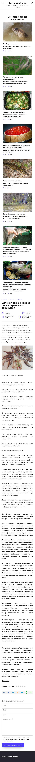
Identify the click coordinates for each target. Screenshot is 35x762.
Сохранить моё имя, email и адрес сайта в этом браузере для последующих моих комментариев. (17, 739)
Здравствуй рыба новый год (14, 112)
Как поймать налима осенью (14, 214)
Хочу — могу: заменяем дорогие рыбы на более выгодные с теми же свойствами (17, 284)
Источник (5, 681)
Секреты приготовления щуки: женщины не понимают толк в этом (17, 248)
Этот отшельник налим (12, 181)
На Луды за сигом (10, 44)
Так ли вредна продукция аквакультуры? (13, 78)
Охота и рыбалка (18, 3)
